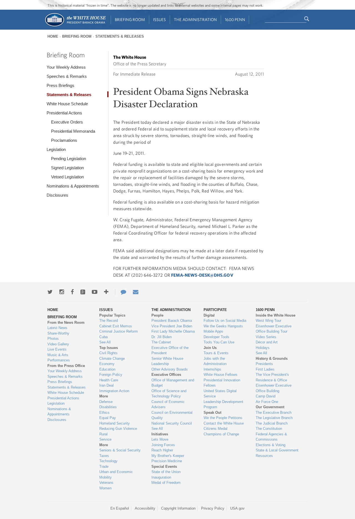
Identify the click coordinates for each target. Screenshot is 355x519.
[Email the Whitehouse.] (135, 292)
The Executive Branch (273, 412)
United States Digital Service (220, 394)
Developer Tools (216, 337)
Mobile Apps (213, 331)
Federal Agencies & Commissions (271, 437)
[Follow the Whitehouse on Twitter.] (50, 292)
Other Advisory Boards (169, 369)
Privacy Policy (212, 508)
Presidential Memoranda (73, 131)
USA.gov (237, 508)
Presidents (264, 364)
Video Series (266, 337)
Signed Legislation (67, 167)
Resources (264, 456)
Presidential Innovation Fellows (222, 383)
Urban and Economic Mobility (116, 474)
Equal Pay (107, 418)
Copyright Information (178, 508)
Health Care (108, 380)
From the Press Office (66, 366)
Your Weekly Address (66, 67)
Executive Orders (67, 122)
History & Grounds (272, 358)
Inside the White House (275, 315)
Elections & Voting (270, 445)
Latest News (57, 328)
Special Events (164, 466)
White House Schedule (67, 103)
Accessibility (145, 508)
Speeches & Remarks (67, 76)
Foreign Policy (110, 374)
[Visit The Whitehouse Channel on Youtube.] (94, 292)
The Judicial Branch (272, 423)
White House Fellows (220, 374)
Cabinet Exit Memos (115, 326)
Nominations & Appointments (73, 186)
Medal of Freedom (166, 483)
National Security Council (171, 423)
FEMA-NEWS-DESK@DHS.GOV (202, 275)
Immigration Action (114, 391)
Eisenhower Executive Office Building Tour (273, 329)
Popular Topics (112, 315)
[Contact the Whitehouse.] (120, 292)
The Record (108, 320)
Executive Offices (166, 374)
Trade (103, 466)
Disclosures (57, 195)
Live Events (57, 349)
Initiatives (159, 434)
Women (105, 488)
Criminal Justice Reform (118, 331)
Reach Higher (162, 450)
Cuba (103, 337)
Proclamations (64, 140)
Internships (212, 369)
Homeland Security (114, 423)
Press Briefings (60, 85)
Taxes (104, 456)
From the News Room (66, 322)
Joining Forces (163, 445)
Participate (215, 310)
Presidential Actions (64, 113)
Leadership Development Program (223, 404)
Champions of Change (221, 434)
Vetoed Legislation (67, 176)
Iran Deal (106, 385)
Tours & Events (216, 353)
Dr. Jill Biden (161, 337)
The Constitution (269, 428)
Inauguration (161, 477)
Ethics (104, 412)
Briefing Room (130, 19)
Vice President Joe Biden (171, 326)
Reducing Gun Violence (118, 428)
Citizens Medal (215, 428)
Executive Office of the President (170, 350)
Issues (159, 19)
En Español (119, 508)
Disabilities (108, 407)
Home (52, 36)
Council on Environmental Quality (171, 415)
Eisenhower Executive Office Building (273, 388)
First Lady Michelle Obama (173, 331)
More (103, 396)
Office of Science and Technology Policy (168, 394)
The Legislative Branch (274, 418)
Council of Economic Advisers (168, 404)
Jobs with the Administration (215, 361)
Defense (106, 402)
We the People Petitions (223, 418)
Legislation (56, 149)
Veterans (106, 483)
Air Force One (267, 402)
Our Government (270, 407)
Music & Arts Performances (58, 358)
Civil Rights (108, 353)
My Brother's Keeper (167, 456)
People (157, 315)
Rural (103, 434)
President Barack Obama (171, 320)
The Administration (195, 19)
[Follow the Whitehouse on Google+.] (82, 292)
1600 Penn (235, 19)
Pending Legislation (68, 158)
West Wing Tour (268, 320)
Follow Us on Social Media (225, 320)
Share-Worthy (58, 333)
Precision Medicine (166, 461)
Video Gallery (58, 344)
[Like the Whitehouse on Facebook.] (72, 292)
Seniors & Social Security (120, 450)
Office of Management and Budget (172, 383)
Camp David (265, 396)
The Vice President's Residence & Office (272, 377)
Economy (107, 364)
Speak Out (212, 412)
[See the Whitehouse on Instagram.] (61, 292)
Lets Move (159, 439)
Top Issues (108, 348)
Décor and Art (267, 342)
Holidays (263, 348)
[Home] (75, 26)
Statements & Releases (119, 36)
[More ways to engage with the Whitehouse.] (106, 292)
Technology (108, 461)
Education (107, 369)
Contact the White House (224, 423)
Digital (209, 315)
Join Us (210, 348)
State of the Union (166, 472)
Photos (53, 338)
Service (105, 439)
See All (105, 342)
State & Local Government (277, 450)
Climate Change (112, 358)
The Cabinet (161, 342)
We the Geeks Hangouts (223, 326)
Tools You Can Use (219, 342)
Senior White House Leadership (167, 361)
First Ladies (265, 369)
